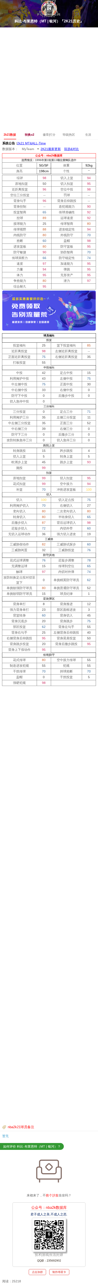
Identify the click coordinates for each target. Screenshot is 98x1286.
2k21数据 (10, 134)
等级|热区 (68, 134)
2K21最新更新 (51, 149)
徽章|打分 (49, 134)
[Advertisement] (49, 79)
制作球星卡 (59, 1272)
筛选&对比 (71, 149)
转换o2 (29, 134)
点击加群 (37, 1272)
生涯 (88, 134)
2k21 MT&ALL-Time (31, 143)
